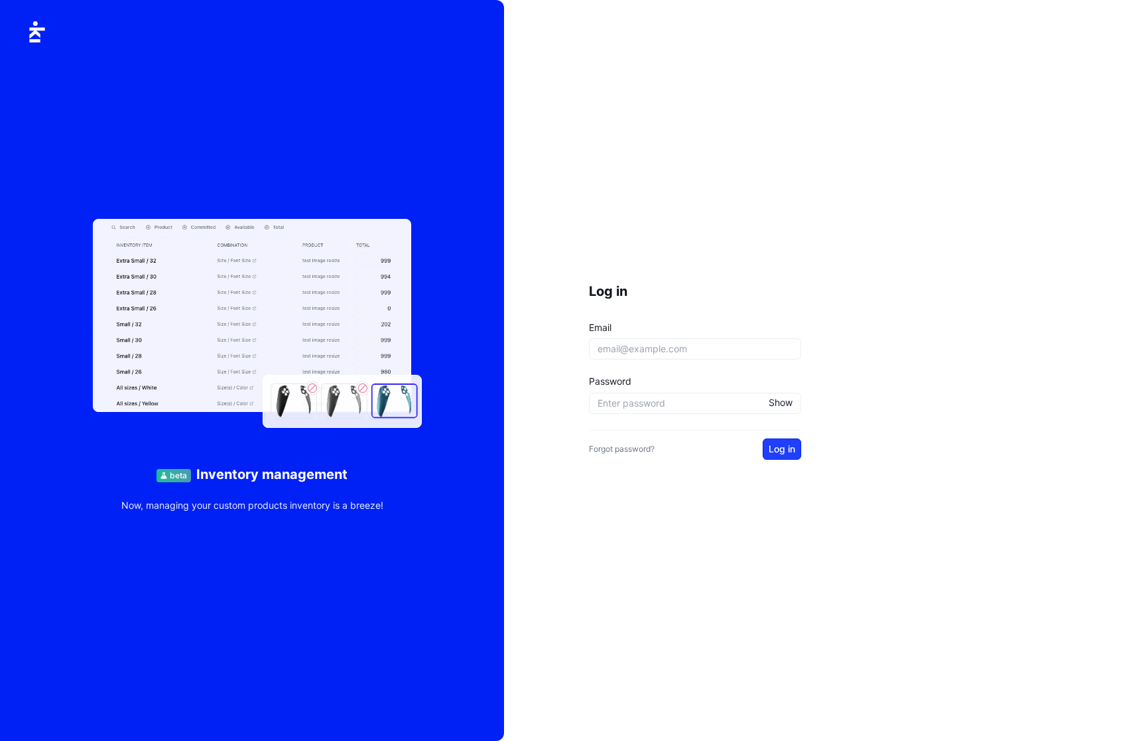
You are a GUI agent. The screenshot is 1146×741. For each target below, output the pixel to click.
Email (600, 327)
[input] (695, 349)
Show (781, 402)
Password (610, 381)
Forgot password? (622, 449)
